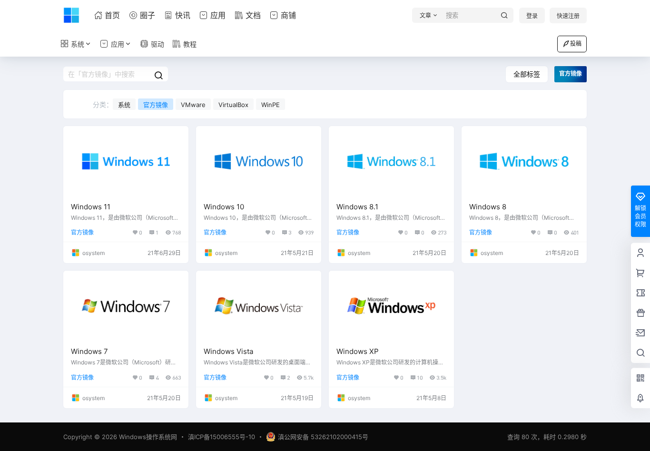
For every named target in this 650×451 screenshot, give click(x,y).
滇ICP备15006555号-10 (221, 437)
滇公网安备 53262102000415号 (323, 437)
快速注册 (568, 16)
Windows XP (357, 351)
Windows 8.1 (357, 206)
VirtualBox (233, 104)
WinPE (270, 104)
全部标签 (526, 74)
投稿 (575, 43)
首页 (112, 15)
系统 (77, 44)
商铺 (288, 15)
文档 (253, 15)
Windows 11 (90, 206)
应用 (218, 15)
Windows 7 (89, 351)
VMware (193, 104)
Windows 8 (487, 206)
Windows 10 (224, 206)
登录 (532, 16)
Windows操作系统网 (147, 437)
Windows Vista (228, 351)
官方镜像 (155, 104)
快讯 (182, 15)
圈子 (147, 15)
